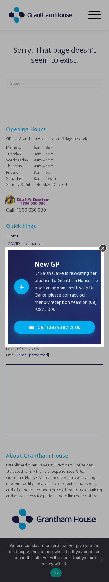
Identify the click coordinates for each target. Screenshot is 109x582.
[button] (103, 248)
